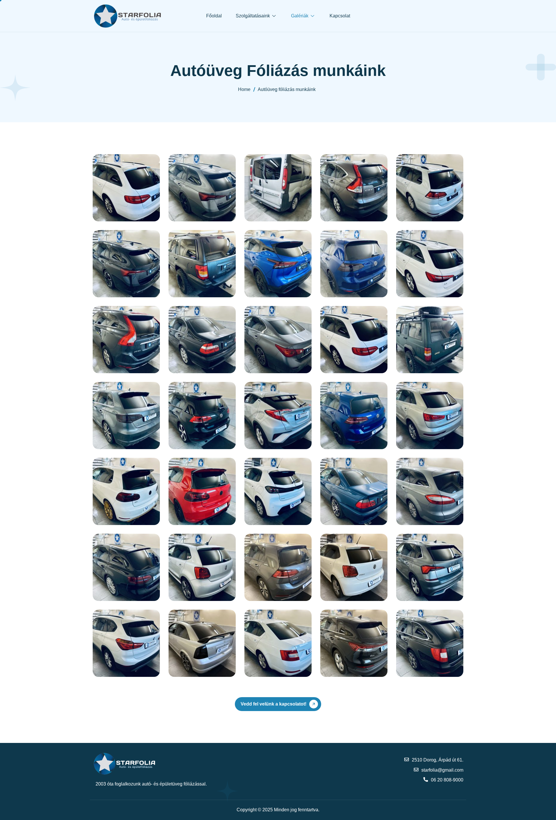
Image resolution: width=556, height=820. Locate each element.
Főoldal (214, 15)
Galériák (299, 15)
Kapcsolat (340, 15)
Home (244, 89)
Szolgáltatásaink (253, 15)
